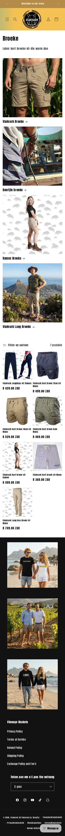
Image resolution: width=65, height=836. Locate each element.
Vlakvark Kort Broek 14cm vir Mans (17, 430)
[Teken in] (50, 786)
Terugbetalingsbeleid (52, 817)
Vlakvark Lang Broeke (17, 327)
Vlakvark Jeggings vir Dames (17, 383)
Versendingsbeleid (53, 822)
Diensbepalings (34, 822)
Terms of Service (16, 739)
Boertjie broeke (13, 190)
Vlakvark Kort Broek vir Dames (14, 476)
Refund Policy (14, 748)
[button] (7, 19)
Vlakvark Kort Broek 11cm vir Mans (47, 385)
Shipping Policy (15, 756)
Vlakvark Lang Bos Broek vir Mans (16, 522)
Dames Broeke (12, 258)
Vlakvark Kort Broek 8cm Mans (45, 430)
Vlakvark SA (15, 817)
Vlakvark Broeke (13, 122)
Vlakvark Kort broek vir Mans (47, 474)
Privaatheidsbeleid (15, 822)
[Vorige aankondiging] (7, 4)
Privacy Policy (15, 731)
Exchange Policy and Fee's (21, 764)
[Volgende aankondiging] (58, 4)
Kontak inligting (34, 828)
